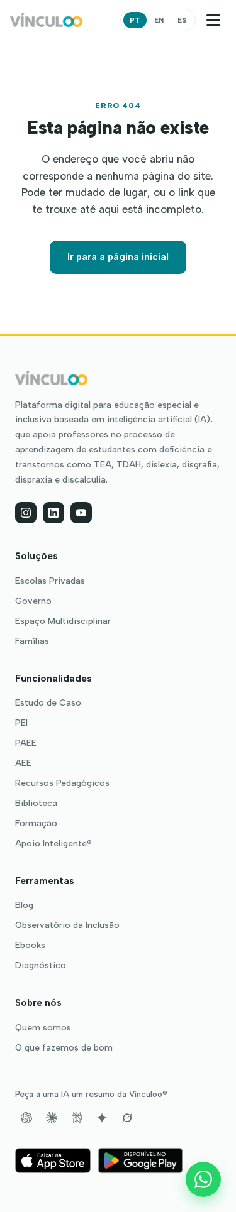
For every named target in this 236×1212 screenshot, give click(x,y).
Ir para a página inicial (118, 257)
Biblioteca (36, 803)
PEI (21, 723)
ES (181, 20)
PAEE (26, 743)
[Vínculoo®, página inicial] (46, 20)
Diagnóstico (40, 965)
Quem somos (43, 1028)
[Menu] (213, 20)
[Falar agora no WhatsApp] (203, 1179)
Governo (33, 601)
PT (135, 20)
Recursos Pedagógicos (62, 783)
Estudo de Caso (48, 703)
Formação (36, 823)
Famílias (32, 641)
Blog (24, 905)
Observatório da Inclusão (67, 925)
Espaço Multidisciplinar (63, 621)
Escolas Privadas (50, 581)
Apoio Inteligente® (53, 843)
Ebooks (30, 945)
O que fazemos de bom (64, 1048)
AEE (23, 763)
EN (159, 20)
